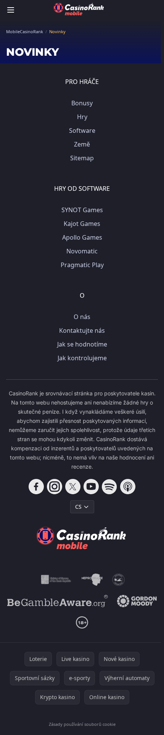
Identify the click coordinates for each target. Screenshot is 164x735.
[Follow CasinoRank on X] (72, 486)
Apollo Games (82, 237)
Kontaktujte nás (82, 330)
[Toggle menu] (10, 10)
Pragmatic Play (82, 265)
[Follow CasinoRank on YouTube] (91, 486)
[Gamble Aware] (57, 601)
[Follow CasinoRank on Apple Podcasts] (127, 486)
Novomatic (82, 251)
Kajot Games (82, 223)
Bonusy (82, 103)
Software (82, 130)
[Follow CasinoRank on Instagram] (54, 486)
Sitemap (82, 158)
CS (78, 506)
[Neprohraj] (92, 580)
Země (82, 144)
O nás (82, 317)
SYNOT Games (82, 210)
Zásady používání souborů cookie (82, 724)
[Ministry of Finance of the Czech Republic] (55, 580)
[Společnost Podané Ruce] (118, 580)
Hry (82, 117)
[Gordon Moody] (137, 601)
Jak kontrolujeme (82, 358)
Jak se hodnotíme (82, 344)
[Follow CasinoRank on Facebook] (36, 486)
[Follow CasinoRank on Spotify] (109, 486)
